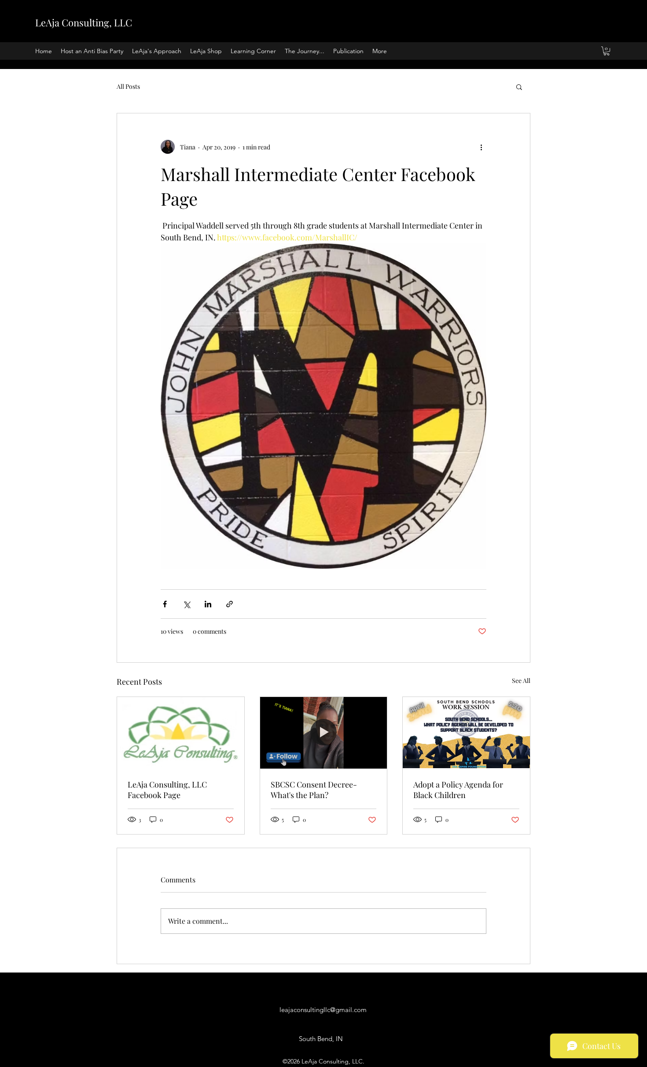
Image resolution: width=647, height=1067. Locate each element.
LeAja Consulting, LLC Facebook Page (167, 789)
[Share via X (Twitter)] (186, 604)
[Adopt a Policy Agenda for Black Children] (466, 732)
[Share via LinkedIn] (208, 604)
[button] (606, 51)
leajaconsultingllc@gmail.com (323, 1009)
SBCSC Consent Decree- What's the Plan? (314, 789)
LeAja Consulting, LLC (83, 22)
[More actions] (481, 147)
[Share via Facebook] (165, 604)
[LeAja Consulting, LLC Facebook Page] (180, 732)
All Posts (128, 86)
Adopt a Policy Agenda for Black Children (458, 789)
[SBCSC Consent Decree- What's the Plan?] (323, 732)
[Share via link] (229, 604)
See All (521, 680)
